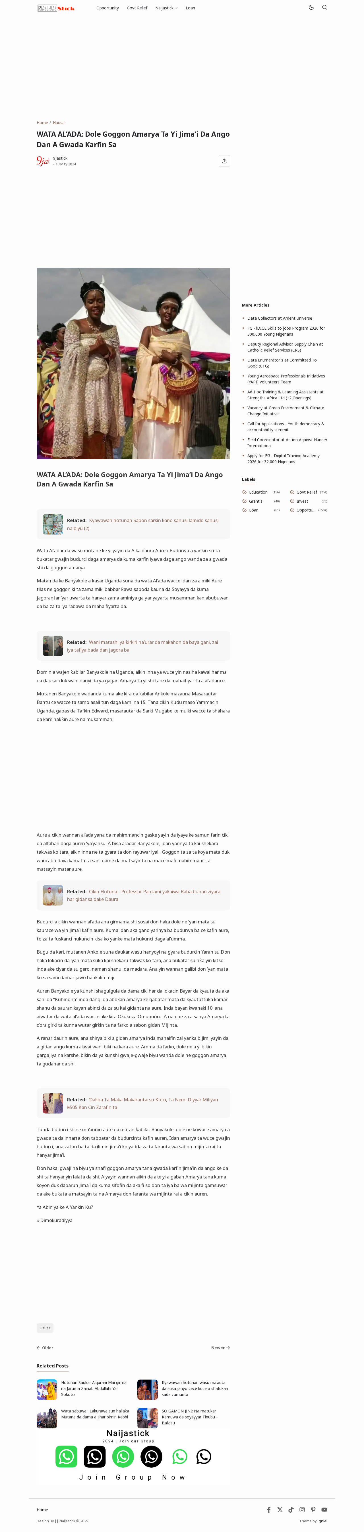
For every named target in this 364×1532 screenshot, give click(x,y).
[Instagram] (302, 1511)
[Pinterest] (313, 1511)
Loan (190, 8)
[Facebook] (269, 1511)
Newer (218, 1347)
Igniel (322, 1521)
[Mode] (311, 7)
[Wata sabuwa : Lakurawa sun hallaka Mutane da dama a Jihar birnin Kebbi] (47, 1427)
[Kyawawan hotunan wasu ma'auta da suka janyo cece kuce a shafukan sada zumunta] (147, 1398)
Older (47, 1347)
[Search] (324, 8)
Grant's (255, 501)
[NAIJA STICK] (56, 7)
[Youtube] (324, 1511)
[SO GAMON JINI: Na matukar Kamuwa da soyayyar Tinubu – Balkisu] (147, 1427)
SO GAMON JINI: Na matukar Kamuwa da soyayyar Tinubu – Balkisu (190, 1417)
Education (258, 492)
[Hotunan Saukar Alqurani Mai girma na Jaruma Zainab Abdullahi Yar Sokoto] (47, 1398)
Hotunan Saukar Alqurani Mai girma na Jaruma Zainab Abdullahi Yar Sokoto (94, 1388)
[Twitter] (280, 1511)
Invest (302, 501)
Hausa (45, 1328)
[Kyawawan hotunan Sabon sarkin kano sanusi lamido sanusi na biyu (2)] (53, 532)
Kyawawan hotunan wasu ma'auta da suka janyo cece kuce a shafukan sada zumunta (195, 1388)
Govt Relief (137, 8)
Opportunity (107, 8)
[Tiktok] (291, 1511)
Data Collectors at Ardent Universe (279, 318)
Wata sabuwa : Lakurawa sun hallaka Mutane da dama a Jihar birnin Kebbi (95, 1414)
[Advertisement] (182, 68)
